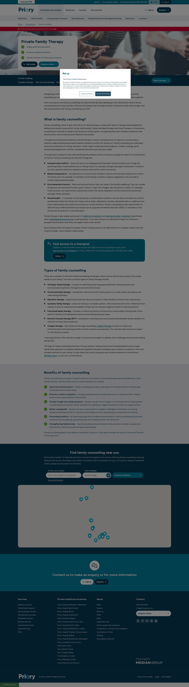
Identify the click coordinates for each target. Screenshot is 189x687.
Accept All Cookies (103, 94)
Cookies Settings (87, 94)
